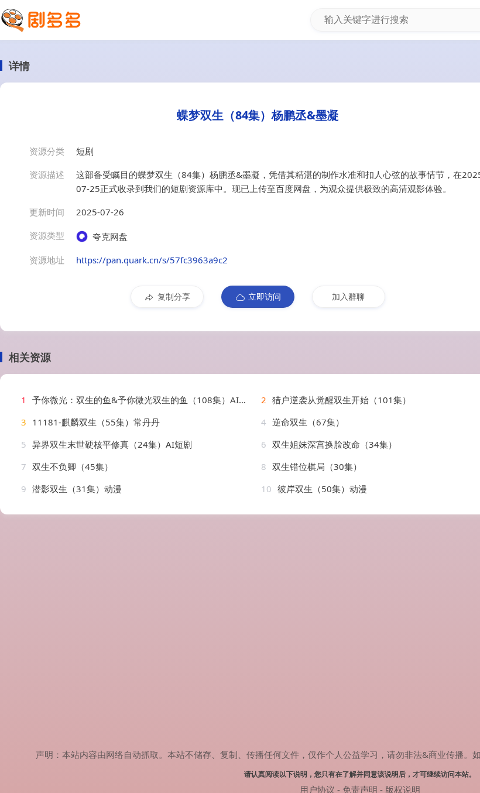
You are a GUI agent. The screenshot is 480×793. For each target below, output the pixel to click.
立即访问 (264, 296)
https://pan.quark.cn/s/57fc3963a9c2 (152, 260)
